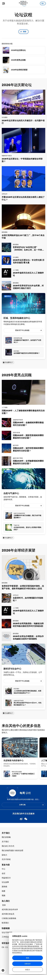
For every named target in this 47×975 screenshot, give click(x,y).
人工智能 (16, 270)
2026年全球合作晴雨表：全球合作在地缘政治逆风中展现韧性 (28, 637)
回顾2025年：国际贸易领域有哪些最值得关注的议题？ (28, 436)
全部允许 (27, 964)
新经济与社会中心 (12, 668)
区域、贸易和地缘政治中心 (16, 318)
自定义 (27, 969)
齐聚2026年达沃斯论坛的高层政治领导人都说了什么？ (23, 198)
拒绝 (27, 958)
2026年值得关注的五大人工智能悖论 (28, 274)
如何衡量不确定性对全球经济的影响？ (27, 353)
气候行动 (16, 525)
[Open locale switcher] (3, 970)
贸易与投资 (16, 432)
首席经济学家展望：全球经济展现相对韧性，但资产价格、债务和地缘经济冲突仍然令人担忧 (23, 587)
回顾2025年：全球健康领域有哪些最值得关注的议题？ (28, 462)
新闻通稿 (4, 232)
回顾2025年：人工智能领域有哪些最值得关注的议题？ (23, 411)
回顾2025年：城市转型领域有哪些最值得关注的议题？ (28, 449)
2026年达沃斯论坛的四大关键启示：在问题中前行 (23, 121)
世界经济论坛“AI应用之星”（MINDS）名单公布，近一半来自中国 (28, 248)
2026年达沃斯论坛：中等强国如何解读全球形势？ (22, 160)
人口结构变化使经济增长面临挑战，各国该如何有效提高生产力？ (27, 692)
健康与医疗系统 (18, 458)
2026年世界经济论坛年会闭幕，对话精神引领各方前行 (28, 286)
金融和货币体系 (18, 420)
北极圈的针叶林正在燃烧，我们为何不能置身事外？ (27, 516)
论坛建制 (4, 117)
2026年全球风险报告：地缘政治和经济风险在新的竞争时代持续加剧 (28, 624)
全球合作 (4, 194)
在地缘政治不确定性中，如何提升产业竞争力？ (27, 341)
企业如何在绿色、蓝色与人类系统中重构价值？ (27, 528)
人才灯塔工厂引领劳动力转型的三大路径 (23, 775)
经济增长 (16, 351)
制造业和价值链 (17, 771)
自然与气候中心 (11, 493)
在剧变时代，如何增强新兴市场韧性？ (28, 599)
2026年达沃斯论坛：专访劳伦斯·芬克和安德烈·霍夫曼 (28, 261)
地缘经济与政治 (7, 155)
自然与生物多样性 (19, 513)
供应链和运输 (18, 338)
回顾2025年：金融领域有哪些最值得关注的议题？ (28, 423)
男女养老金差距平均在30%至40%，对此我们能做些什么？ (27, 704)
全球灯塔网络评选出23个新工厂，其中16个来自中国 (23, 236)
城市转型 (16, 445)
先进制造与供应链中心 (13, 760)
